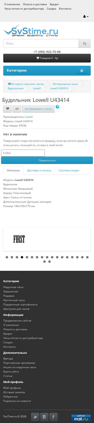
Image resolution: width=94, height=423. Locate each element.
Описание (13, 170)
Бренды (8, 358)
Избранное (10, 396)
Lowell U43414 (59, 88)
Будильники (16, 88)
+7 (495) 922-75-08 (47, 52)
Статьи (7, 376)
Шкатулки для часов (16, 309)
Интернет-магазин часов (27, 84)
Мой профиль (12, 388)
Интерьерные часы (65, 84)
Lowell (37, 88)
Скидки (51, 8)
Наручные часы (13, 287)
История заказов (14, 392)
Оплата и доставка (35, 4)
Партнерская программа (19, 363)
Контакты (65, 8)
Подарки (8, 296)
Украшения (10, 291)
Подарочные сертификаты (20, 304)
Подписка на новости (17, 401)
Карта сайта (11, 371)
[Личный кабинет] (86, 16)
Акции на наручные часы (19, 367)
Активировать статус (38, 109)
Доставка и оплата (39, 170)
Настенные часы (14, 300)
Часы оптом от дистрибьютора (24, 8)
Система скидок (69, 170)
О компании (12, 4)
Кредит (54, 4)
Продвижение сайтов (17, 320)
